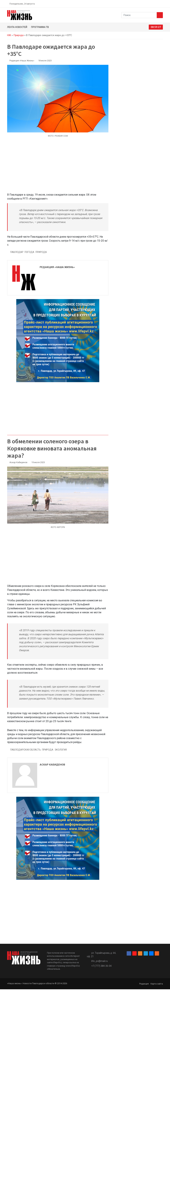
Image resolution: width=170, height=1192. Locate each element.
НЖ (9, 35)
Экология (61, 749)
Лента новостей (17, 27)
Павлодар (16, 252)
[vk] (157, 3)
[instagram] (146, 3)
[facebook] (142, 3)
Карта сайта (157, 983)
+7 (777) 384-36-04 (101, 966)
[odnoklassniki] (150, 3)
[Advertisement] (57, 167)
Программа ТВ (40, 27)
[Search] (160, 15)
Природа (18, 35)
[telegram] (154, 3)
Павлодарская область (25, 749)
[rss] (161, 3)
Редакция (144, 983)
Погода (29, 252)
